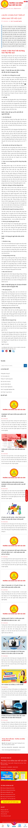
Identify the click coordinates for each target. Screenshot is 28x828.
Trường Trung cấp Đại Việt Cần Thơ (8, 796)
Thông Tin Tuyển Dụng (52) (7, 378)
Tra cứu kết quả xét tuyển (6, 816)
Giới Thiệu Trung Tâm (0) (6, 392)
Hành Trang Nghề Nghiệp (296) (7, 389)
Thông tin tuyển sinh (5, 811)
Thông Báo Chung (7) (5, 373)
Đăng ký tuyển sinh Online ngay (10, 802)
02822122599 (22, 747)
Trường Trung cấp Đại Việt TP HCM (8, 794)
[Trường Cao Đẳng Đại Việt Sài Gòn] (25, 1)
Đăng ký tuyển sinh (4, 809)
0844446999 (18, 8)
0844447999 (9, 747)
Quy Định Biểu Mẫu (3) (6, 384)
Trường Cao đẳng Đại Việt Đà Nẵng (8, 790)
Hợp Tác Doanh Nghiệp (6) (6, 386)
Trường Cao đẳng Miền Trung (7, 792)
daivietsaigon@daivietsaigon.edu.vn (12, 749)
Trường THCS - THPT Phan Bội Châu (8, 798)
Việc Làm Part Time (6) (5, 381)
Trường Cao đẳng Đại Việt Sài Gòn (8, 788)
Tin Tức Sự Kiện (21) (5, 376)
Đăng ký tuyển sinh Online (8, 8)
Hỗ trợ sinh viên (4, 813)
